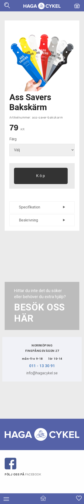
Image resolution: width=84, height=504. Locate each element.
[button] (7, 6)
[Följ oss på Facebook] (10, 463)
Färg (13, 139)
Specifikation (29, 207)
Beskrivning (28, 220)
